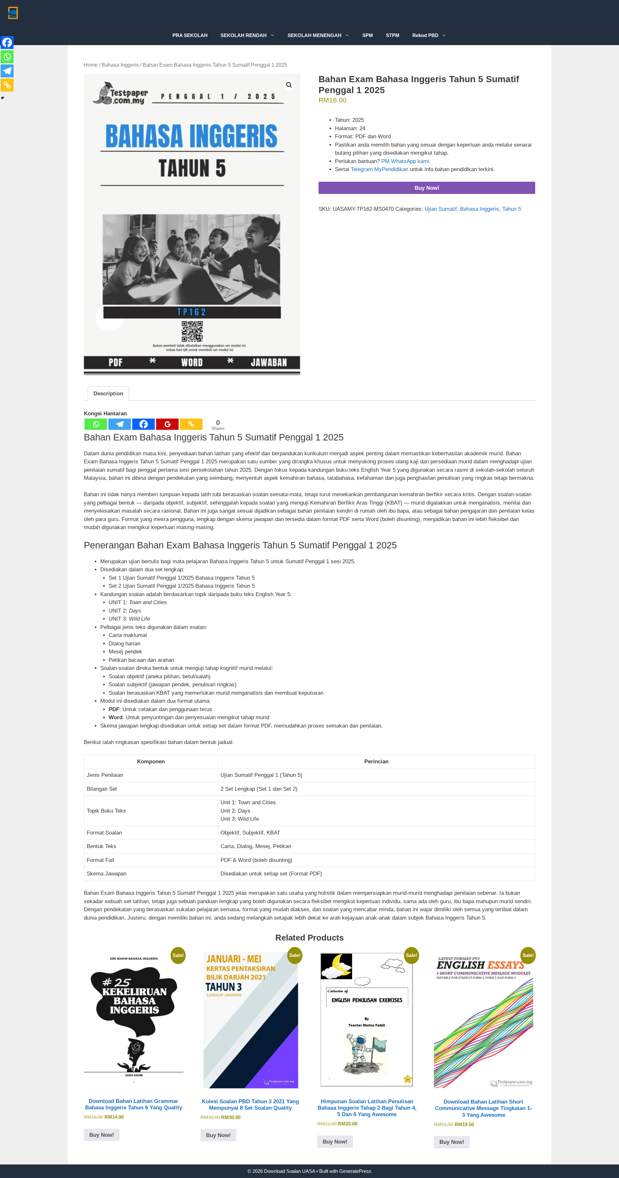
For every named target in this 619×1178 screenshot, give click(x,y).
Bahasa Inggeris (120, 65)
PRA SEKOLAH (190, 35)
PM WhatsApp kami (405, 161)
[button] (289, 85)
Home (91, 65)
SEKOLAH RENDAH (244, 35)
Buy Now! (427, 188)
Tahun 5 (511, 209)
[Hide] (2, 98)
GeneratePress (355, 1171)
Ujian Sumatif (441, 209)
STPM (392, 35)
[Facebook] (143, 424)
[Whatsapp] (95, 424)
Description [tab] (108, 394)
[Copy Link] (191, 424)
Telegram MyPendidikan (379, 169)
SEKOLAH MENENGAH (314, 35)
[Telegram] (119, 424)
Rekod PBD (425, 35)
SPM (367, 35)
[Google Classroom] (167, 424)
